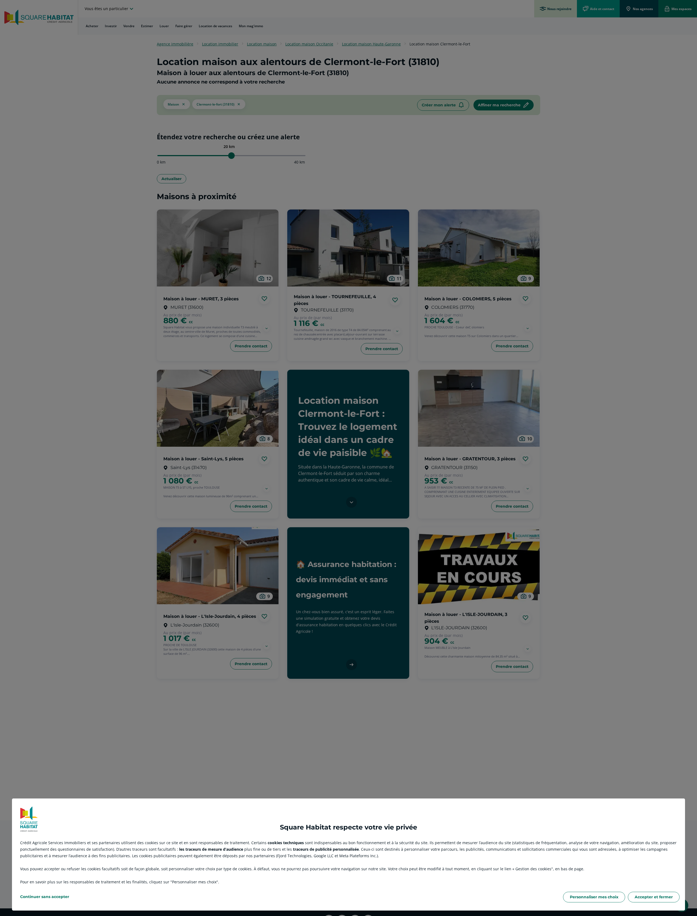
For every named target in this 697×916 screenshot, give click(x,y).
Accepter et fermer (654, 897)
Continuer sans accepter (44, 896)
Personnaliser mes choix (594, 897)
